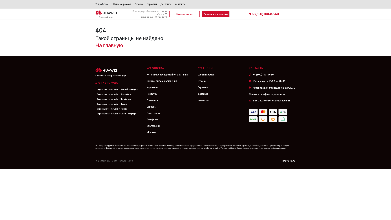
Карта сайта (289, 161)
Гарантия (152, 4)
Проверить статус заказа (216, 14)
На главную (109, 45)
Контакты (180, 4)
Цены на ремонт (122, 4)
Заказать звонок (184, 14)
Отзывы (139, 4)
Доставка (166, 4)
